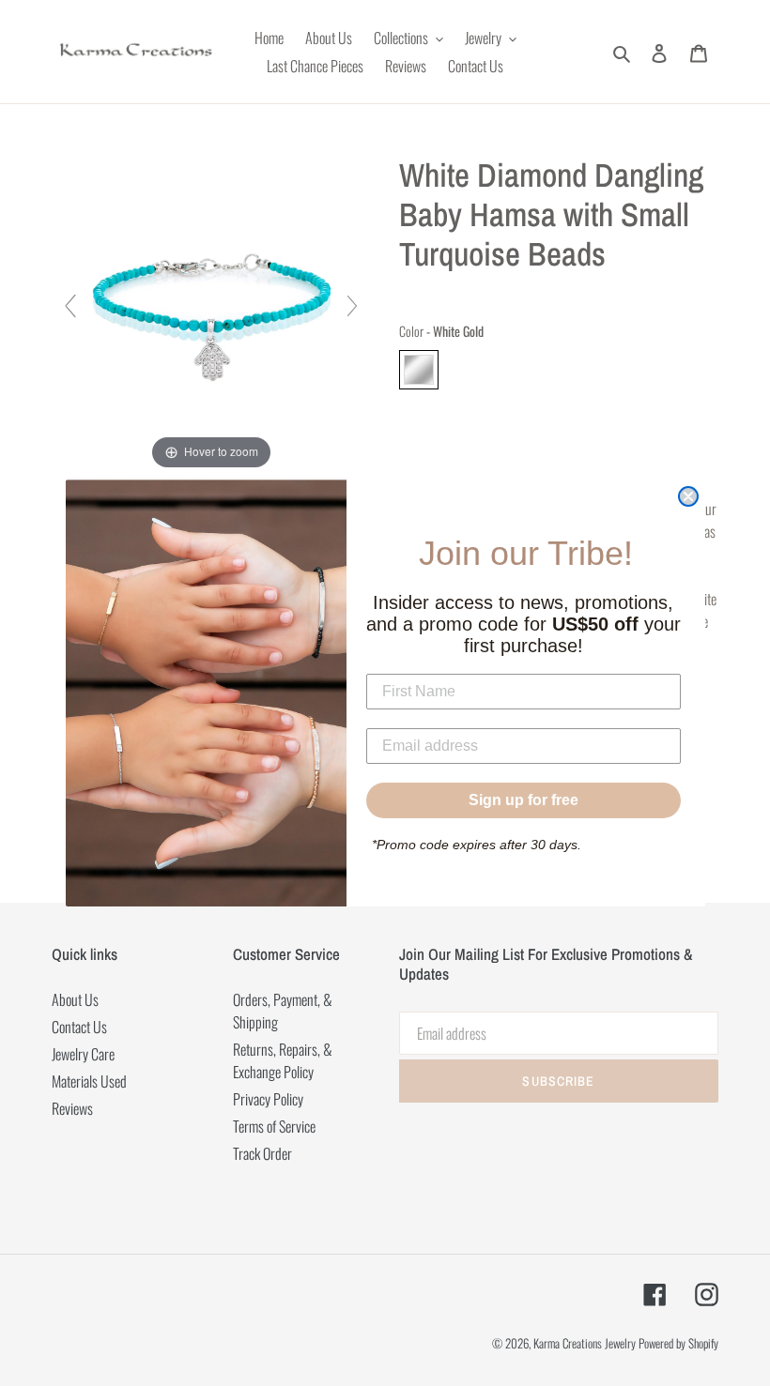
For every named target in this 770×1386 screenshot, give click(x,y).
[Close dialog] (688, 496)
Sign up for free (523, 800)
